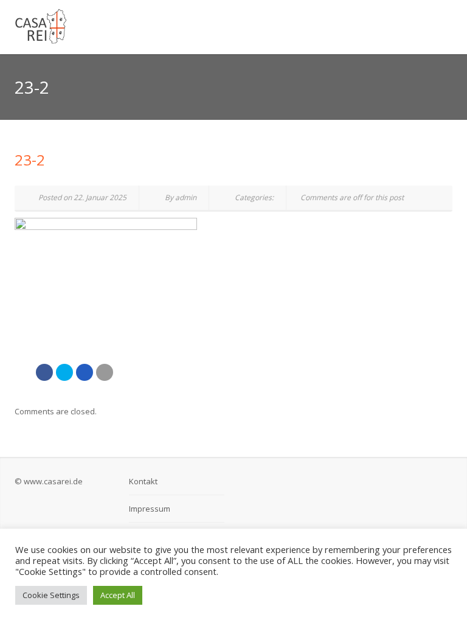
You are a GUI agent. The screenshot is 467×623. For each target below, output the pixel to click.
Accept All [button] (117, 595)
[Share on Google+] (84, 372)
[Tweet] (64, 372)
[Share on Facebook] (44, 372)
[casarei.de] (157, 27)
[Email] (104, 372)
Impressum (149, 508)
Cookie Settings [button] (51, 595)
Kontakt (143, 481)
